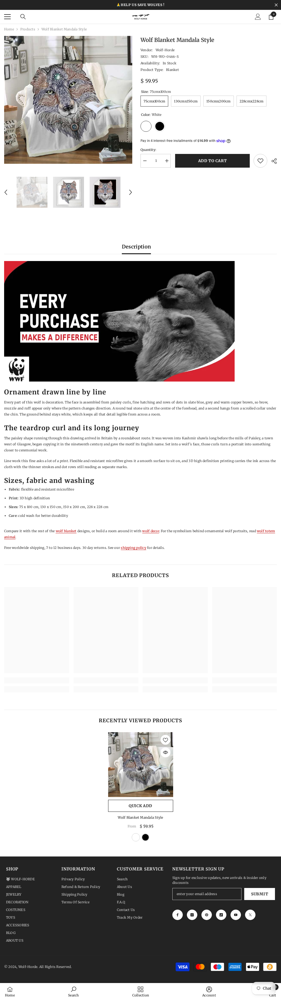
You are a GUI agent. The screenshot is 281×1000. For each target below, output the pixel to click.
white (136, 837)
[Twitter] (250, 915)
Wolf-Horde (165, 50)
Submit (259, 894)
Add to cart (212, 160)
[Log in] (258, 17)
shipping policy (133, 548)
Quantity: (148, 150)
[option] (68, 100)
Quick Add (140, 805)
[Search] (23, 16)
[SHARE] (272, 161)
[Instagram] (192, 915)
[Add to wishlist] (260, 161)
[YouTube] (236, 915)
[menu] (7, 16)
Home (9, 29)
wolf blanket (66, 531)
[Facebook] (177, 915)
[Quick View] (165, 752)
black (145, 837)
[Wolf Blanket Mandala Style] (140, 764)
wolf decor (150, 531)
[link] (36, 680)
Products (27, 29)
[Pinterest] (206, 915)
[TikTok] (221, 915)
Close (276, 5)
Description (136, 246)
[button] (6, 192)
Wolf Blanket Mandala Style (140, 817)
